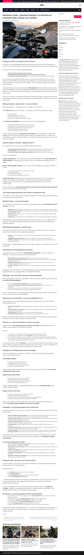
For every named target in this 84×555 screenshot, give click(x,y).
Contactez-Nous (44, 10)
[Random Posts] (79, 10)
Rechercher (61, 14)
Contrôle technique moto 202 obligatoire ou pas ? (42, 1)
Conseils (16, 10)
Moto (27, 10)
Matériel (22, 10)
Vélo (37, 10)
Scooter (33, 10)
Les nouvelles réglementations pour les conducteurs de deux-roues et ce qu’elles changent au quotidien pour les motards (11, 541)
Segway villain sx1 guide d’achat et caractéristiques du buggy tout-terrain (29, 541)
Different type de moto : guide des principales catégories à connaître (67, 38)
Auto (11, 10)
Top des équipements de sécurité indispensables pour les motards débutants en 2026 (48, 541)
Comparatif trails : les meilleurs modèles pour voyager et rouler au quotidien (15, 1)
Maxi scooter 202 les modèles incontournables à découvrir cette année (68, 1)
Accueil (6, 10)
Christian (17, 20)
